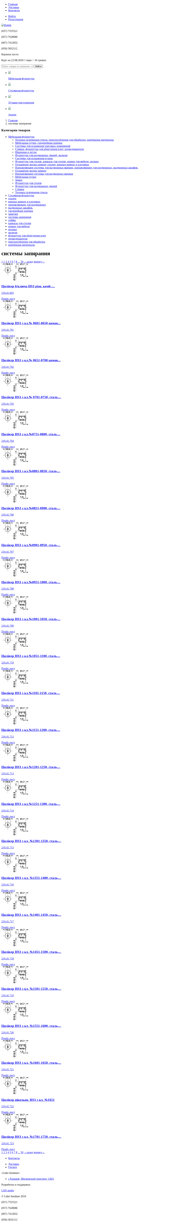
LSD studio (7, 1190)
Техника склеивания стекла (31, 192)
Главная (13, 4)
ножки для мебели (19, 226)
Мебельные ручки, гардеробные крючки (38, 142)
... (19, 261)
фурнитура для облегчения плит (27, 235)
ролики (12, 229)
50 (22, 261)
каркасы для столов (19, 223)
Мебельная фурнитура (21, 136)
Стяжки (19, 189)
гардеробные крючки (20, 210)
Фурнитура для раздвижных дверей (36, 186)
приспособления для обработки (26, 241)
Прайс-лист (8, 298)
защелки (13, 213)
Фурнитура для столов (28, 183)
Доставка (13, 7)
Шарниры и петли (26, 152)
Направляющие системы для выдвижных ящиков (44, 173)
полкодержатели (18, 238)
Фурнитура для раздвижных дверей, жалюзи (41, 155)
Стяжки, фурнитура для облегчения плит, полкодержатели (49, 149)
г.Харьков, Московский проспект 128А (31, 1178)
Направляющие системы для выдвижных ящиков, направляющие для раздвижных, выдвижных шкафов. (76, 167)
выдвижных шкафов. (20, 207)
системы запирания (19, 217)
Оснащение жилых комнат (30, 170)
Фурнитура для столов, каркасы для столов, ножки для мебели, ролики (57, 161)
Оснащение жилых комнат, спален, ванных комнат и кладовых (52, 164)
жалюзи (12, 232)
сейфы (12, 220)
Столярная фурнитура (21, 195)
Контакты (14, 10)
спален (12, 198)
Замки (18, 180)
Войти (12, 16)
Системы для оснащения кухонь (34, 158)
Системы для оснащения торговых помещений (42, 146)
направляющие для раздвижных (27, 204)
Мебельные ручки (25, 176)
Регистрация (15, 19)
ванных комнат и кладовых (24, 201)
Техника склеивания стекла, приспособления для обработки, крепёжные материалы (64, 139)
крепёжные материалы (21, 244)
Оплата (12, 1167)
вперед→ (39, 261)
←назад (28, 261)
